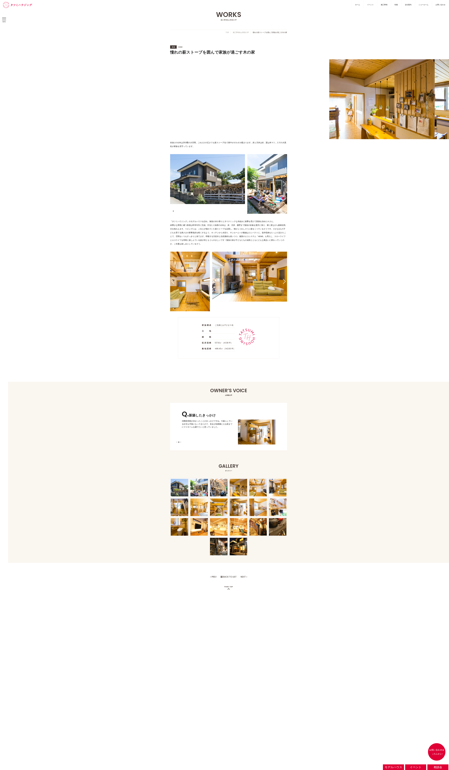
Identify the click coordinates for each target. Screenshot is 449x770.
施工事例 (384, 5)
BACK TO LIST (230, 576)
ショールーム (423, 5)
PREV (214, 576)
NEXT (243, 576)
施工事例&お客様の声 (241, 32)
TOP (227, 32)
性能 (396, 5)
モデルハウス (393, 767)
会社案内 (408, 5)
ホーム (357, 5)
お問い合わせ (440, 5)
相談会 (438, 767)
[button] (172, 184)
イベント (370, 5)
